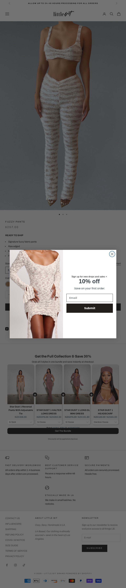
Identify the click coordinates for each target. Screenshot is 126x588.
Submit (89, 308)
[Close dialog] (112, 254)
